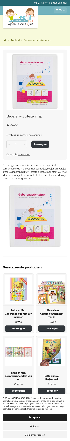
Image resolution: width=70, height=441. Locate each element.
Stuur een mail (59, 2)
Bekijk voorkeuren (35, 435)
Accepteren (35, 417)
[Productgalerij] (35, 81)
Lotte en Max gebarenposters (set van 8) (18, 376)
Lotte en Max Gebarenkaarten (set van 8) (51, 313)
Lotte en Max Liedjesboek (51, 378)
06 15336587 (41, 2)
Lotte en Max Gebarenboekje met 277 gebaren (18, 313)
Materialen (24, 154)
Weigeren (35, 426)
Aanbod (15, 40)
